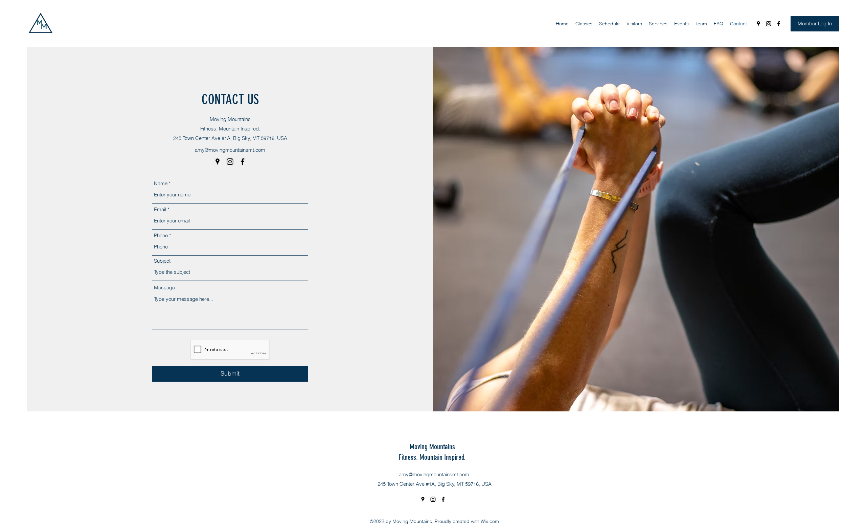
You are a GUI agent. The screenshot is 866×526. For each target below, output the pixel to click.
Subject (162, 260)
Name (160, 183)
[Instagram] (768, 23)
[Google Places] (758, 23)
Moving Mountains (432, 446)
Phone (161, 235)
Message (164, 287)
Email (160, 209)
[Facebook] (778, 23)
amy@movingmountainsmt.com (230, 150)
